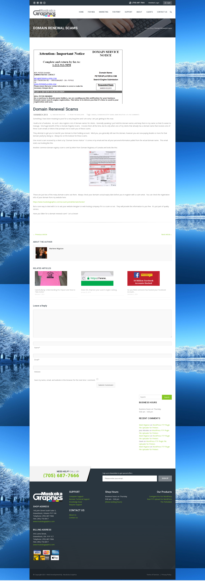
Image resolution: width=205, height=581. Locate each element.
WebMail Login (153, 3)
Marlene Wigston (59, 115)
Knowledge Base (75, 502)
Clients (149, 12)
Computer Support (76, 496)
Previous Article (40, 234)
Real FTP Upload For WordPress (159, 499)
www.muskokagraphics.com (44, 521)
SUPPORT (128, 12)
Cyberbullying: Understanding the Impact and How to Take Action (55, 291)
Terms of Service (153, 575)
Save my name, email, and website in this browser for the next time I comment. (64, 379)
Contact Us (73, 517)
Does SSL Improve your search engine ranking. (99, 290)
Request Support (75, 504)
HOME (81, 12)
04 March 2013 (41, 114)
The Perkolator (166, 502)
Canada (93, 115)
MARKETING (103, 12)
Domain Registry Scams (105, 115)
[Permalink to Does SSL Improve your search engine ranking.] (102, 278)
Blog (151, 28)
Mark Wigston (120, 115)
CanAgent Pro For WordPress (160, 496)
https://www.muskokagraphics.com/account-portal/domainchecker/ (59, 202)
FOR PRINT (116, 12)
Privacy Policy (166, 575)
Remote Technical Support (79, 499)
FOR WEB (91, 12)
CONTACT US (162, 12)
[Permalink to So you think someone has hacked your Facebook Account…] (148, 278)
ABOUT (139, 12)
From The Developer (77, 115)
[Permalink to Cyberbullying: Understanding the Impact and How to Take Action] (56, 278)
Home (147, 28)
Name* (37, 346)
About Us (72, 515)
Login (168, 3)
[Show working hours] (113, 502)
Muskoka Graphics (70, 575)
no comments (134, 115)
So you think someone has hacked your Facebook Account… (146, 291)
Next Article (166, 234)
